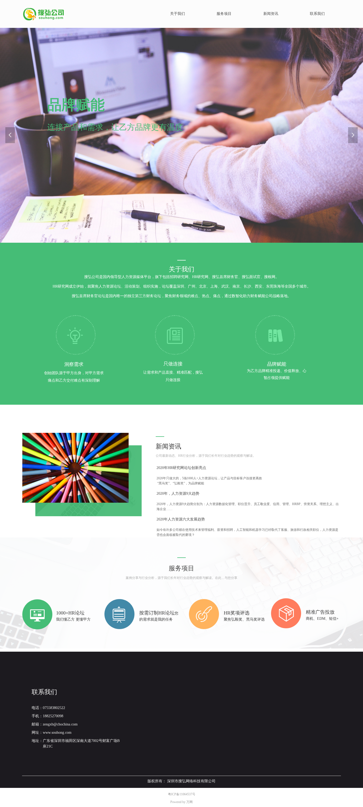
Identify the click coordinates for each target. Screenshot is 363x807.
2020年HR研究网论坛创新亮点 (181, 468)
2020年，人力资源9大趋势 (178, 494)
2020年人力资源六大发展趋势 (181, 519)
